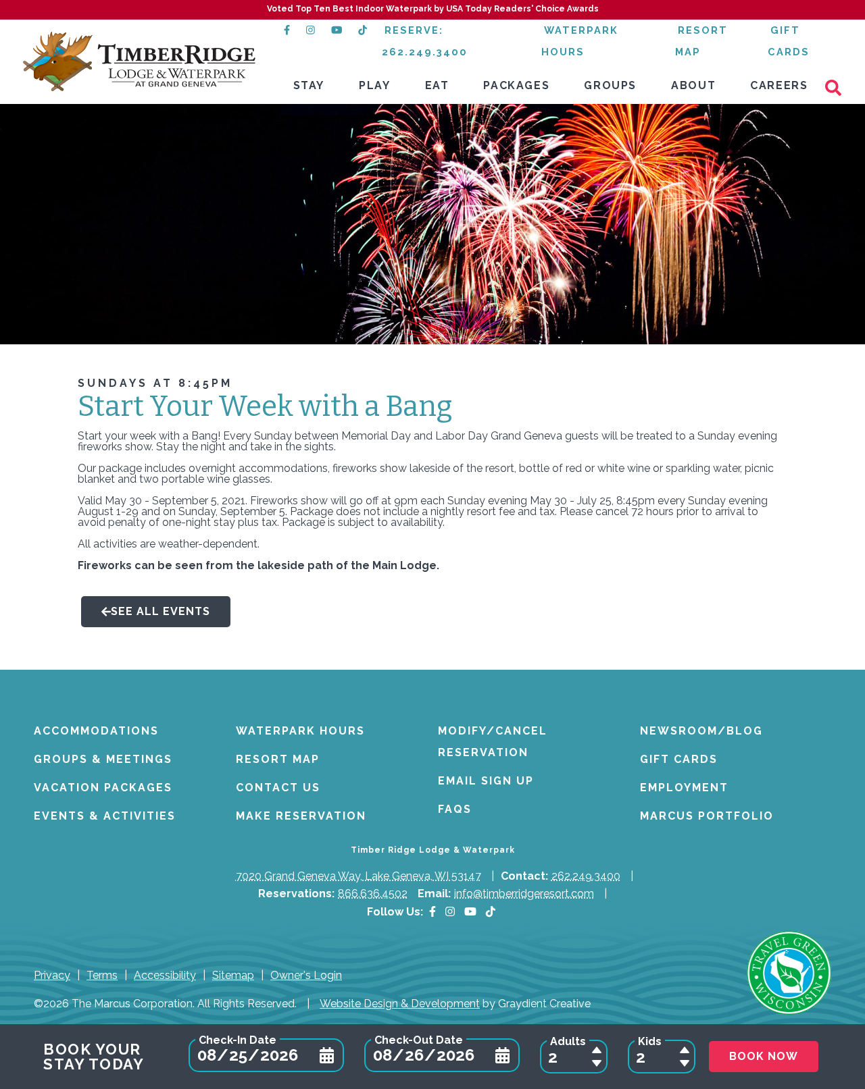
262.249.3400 (585, 876)
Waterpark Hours (300, 730)
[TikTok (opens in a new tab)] (363, 30)
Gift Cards (679, 759)
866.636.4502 (372, 893)
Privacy (52, 975)
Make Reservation (301, 815)
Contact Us (278, 787)
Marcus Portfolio (707, 815)
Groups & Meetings (103, 759)
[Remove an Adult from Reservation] (596, 1063)
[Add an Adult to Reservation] (596, 1049)
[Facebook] (432, 911)
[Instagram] (450, 911)
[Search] (838, 86)
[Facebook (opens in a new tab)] (287, 30)
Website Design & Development (400, 1003)
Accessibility (165, 975)
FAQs (455, 809)
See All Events (160, 611)
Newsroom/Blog (701, 730)
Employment (684, 787)
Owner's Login (306, 975)
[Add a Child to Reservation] (684, 1049)
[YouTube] (470, 911)
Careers (779, 85)
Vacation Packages (103, 787)
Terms (102, 975)
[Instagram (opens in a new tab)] (310, 30)
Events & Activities (105, 815)
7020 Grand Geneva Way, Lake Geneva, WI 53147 (358, 876)
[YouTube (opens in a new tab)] (336, 30)
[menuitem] (309, 86)
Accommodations (96, 730)
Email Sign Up (486, 780)
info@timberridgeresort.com (524, 893)
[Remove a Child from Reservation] (684, 1063)
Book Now (763, 1056)
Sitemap (233, 975)
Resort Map (278, 759)
